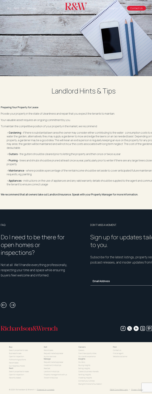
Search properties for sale (18, 350)
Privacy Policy (137, 389)
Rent (16, 8)
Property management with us (55, 374)
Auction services (50, 356)
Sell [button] (45, 347)
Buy (9, 8)
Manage (32, 8)
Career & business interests (88, 371)
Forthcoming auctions (17, 359)
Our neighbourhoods (17, 366)
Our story (81, 362)
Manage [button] (47, 359)
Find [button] (115, 347)
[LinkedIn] (136, 328)
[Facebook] (123, 328)
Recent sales (13, 362)
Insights (113, 8)
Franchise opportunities (87, 353)
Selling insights (84, 368)
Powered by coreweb (45, 389)
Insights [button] (81, 359)
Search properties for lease (19, 371)
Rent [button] (11, 368)
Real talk (47, 368)
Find (122, 8)
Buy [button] (10, 347)
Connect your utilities (86, 381)
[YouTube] (142, 328)
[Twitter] (129, 328)
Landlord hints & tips (51, 371)
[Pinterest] (149, 328)
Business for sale (15, 353)
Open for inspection (16, 356)
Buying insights (84, 365)
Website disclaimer (120, 356)
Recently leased (15, 377)
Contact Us (136, 8)
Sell (23, 8)
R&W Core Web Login (119, 389)
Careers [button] (82, 347)
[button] (4, 305)
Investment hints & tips (52, 365)
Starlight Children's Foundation (90, 384)
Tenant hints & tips (51, 377)
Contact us (117, 350)
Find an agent (118, 353)
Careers (102, 8)
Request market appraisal (53, 353)
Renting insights (84, 374)
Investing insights (85, 377)
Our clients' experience (87, 356)
